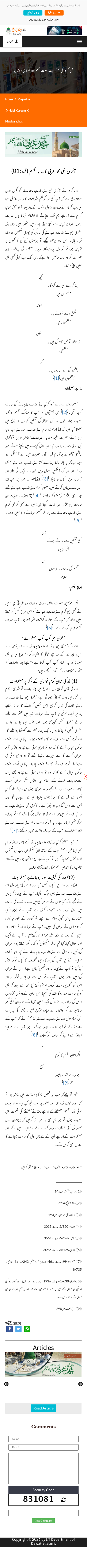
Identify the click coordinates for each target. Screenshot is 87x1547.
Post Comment (43, 1521)
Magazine (24, 99)
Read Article (43, 1408)
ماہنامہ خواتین (33, 12)
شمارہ (10, 41)
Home (9, 99)
